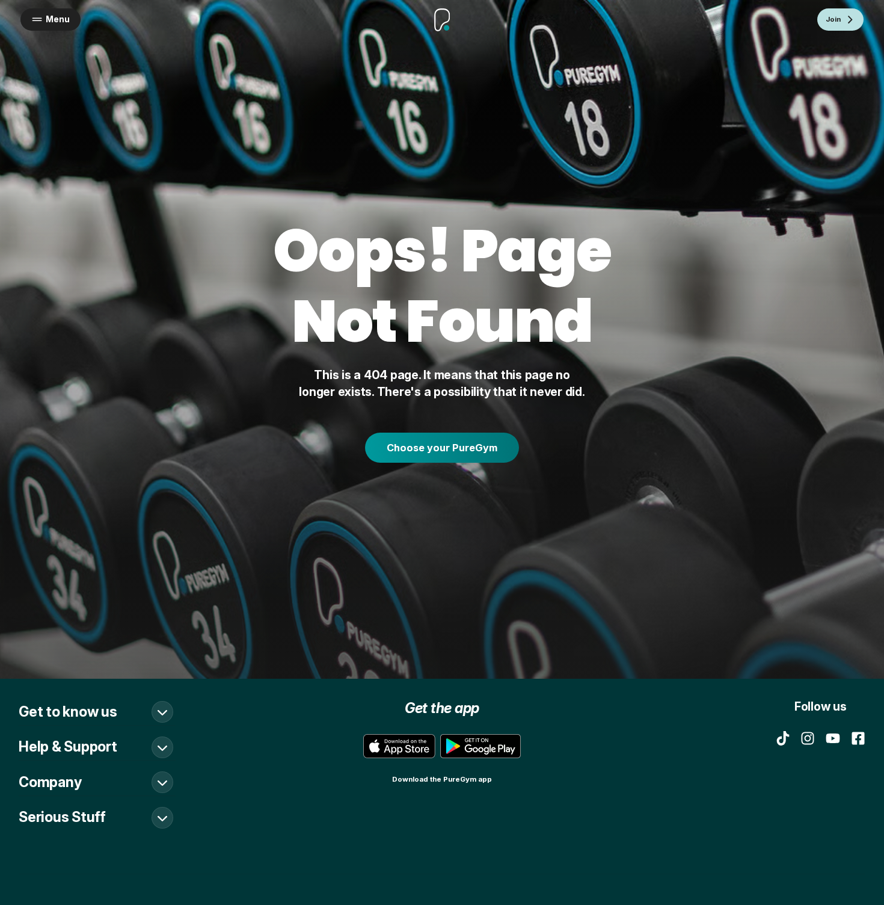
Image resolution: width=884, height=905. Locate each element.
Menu (58, 19)
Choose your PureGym (442, 448)
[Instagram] (807, 738)
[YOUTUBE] (833, 738)
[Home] (442, 19)
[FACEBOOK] (858, 738)
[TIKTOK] (783, 738)
